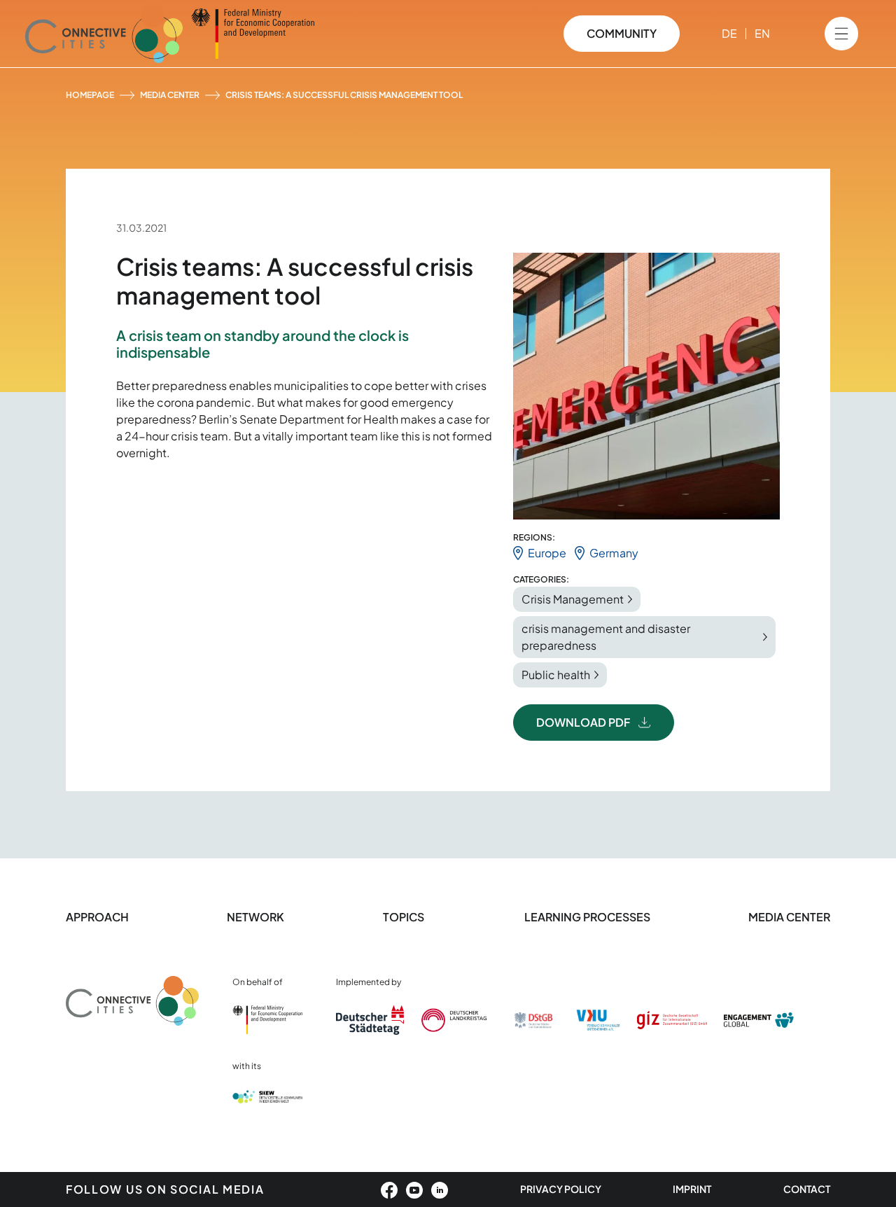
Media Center (170, 95)
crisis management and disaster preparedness (606, 637)
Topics (404, 916)
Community (622, 33)
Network (255, 916)
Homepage (90, 95)
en (762, 33)
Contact (806, 1188)
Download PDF (583, 722)
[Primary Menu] (841, 33)
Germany (613, 552)
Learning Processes (587, 916)
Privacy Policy (560, 1188)
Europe (547, 552)
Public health (556, 674)
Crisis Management (573, 599)
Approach (97, 916)
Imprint (692, 1188)
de (729, 33)
